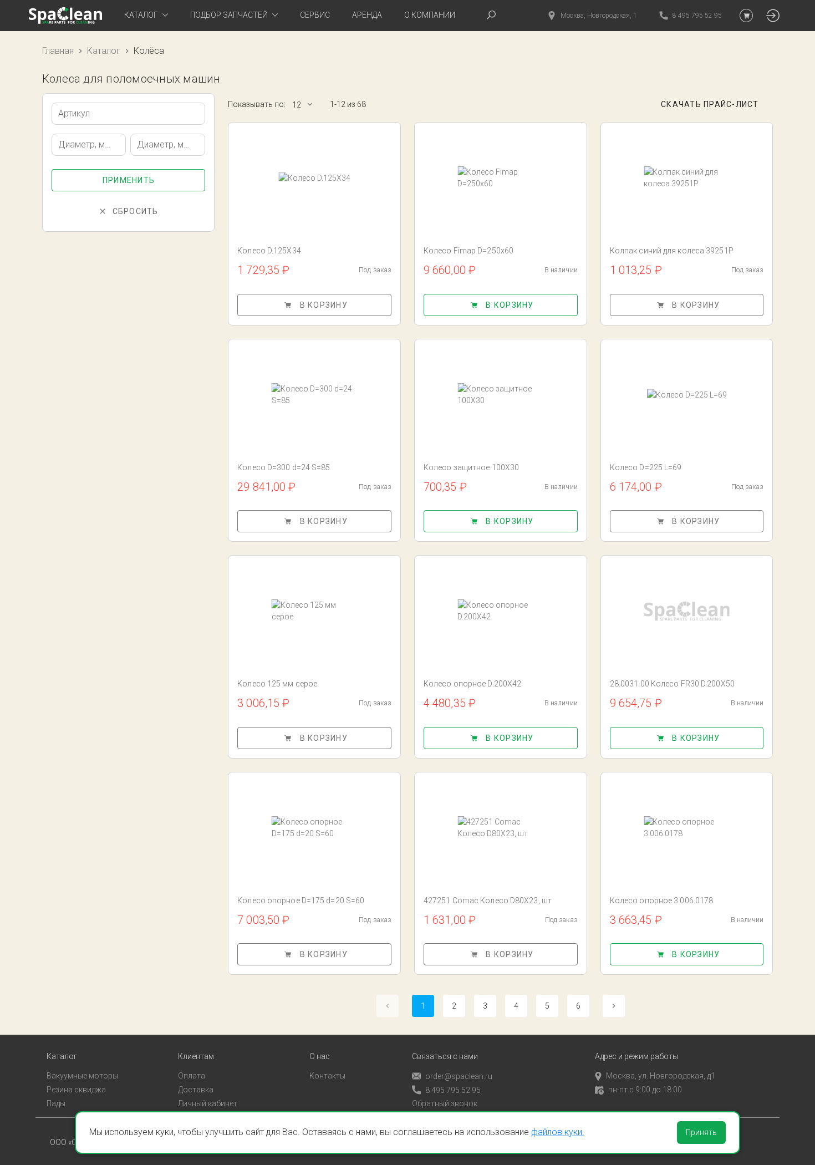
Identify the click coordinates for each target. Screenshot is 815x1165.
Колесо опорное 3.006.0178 (662, 900)
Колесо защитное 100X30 (471, 467)
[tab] (146, 15)
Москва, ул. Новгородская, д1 (660, 1075)
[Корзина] (746, 15)
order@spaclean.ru (458, 1076)
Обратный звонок (444, 1103)
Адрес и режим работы (636, 1056)
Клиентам (196, 1056)
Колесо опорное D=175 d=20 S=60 (300, 900)
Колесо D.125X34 (269, 250)
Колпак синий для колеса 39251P (671, 250)
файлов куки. (557, 1132)
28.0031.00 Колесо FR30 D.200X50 (672, 683)
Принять (701, 1132)
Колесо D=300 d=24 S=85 (283, 467)
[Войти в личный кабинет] (773, 15)
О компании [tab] (429, 15)
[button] (308, 104)
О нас (319, 1056)
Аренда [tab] (367, 15)
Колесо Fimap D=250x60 (468, 250)
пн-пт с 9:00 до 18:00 (645, 1089)
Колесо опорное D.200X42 (472, 683)
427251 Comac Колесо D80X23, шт (488, 900)
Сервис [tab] (315, 15)
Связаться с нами (445, 1056)
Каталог (103, 50)
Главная (58, 50)
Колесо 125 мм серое (277, 683)
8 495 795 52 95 (453, 1090)
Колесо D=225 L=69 (646, 467)
